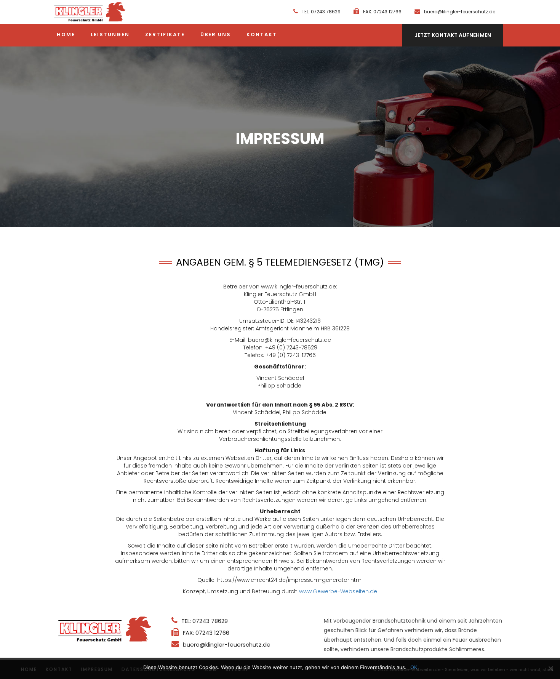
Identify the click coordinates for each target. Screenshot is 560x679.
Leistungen (110, 34)
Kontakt (261, 34)
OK (413, 667)
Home (66, 34)
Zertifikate (165, 34)
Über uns (215, 34)
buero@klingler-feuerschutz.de (459, 11)
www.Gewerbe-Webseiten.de (338, 591)
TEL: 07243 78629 (321, 11)
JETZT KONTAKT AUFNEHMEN (452, 35)
